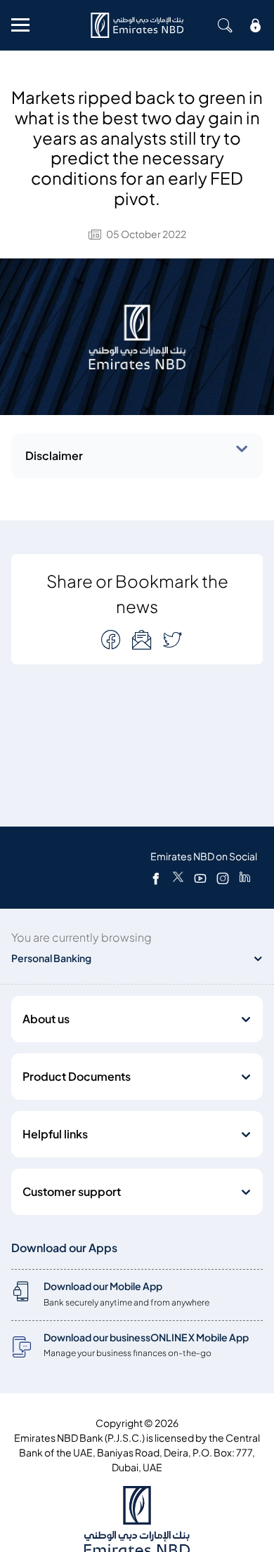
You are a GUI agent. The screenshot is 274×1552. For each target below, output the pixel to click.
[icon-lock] (256, 25)
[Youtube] (200, 877)
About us (46, 1019)
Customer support (71, 1192)
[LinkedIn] (245, 877)
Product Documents (76, 1077)
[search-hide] (224, 25)
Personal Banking (51, 958)
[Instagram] (222, 877)
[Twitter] (178, 877)
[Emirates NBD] (137, 25)
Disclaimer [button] (54, 456)
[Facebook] (156, 877)
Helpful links (55, 1134)
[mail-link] (112, 639)
